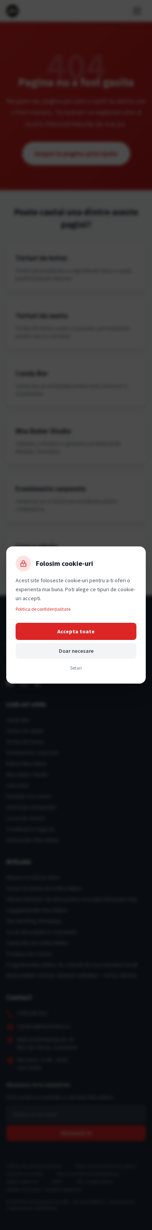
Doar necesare (76, 650)
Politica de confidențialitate (43, 609)
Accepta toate (76, 631)
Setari (76, 668)
